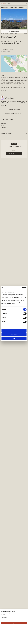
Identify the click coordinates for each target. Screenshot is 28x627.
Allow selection (14, 334)
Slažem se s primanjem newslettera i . (13, 620)
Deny (14, 338)
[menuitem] (5, 1)
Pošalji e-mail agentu (15, 109)
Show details (21, 326)
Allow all (14, 330)
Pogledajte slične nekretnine (14, 154)
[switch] (25, 313)
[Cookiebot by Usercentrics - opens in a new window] (21, 287)
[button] (14, 119)
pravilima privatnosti (19, 620)
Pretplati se (14, 623)
